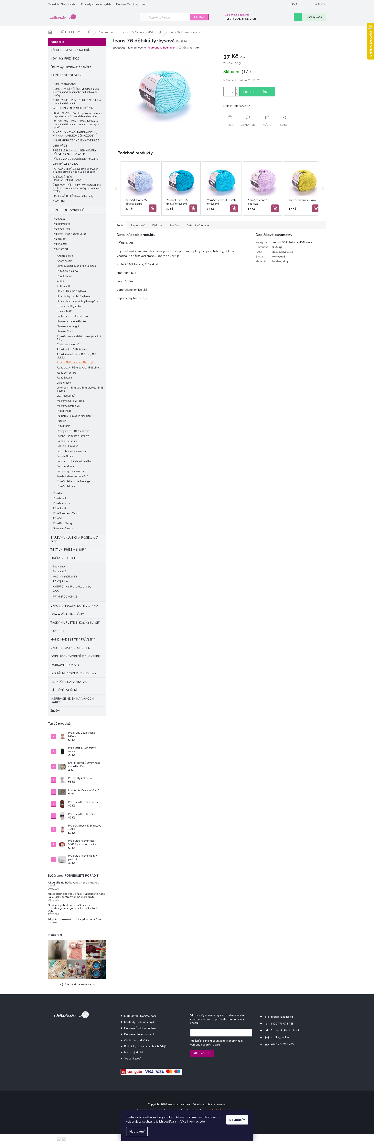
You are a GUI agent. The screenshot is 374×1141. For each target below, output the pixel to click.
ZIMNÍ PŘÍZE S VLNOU (66, 164)
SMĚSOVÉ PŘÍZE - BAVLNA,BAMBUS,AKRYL (68, 178)
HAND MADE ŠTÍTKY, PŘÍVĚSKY (72, 640)
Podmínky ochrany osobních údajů (145, 1046)
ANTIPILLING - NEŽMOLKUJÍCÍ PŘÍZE (74, 108)
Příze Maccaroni (62, 503)
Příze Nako (59, 493)
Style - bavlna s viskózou (71, 451)
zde (202, 1121)
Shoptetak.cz (228, 1110)
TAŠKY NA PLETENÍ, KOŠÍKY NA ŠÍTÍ (75, 623)
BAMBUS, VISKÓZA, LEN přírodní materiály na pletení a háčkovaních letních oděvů (78, 115)
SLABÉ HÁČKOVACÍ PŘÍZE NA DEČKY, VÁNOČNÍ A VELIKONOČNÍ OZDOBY (75, 134)
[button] (117, 188)
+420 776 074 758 (282, 1024)
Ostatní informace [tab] (198, 225)
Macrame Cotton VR (68, 406)
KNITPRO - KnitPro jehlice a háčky (72, 586)
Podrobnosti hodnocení (161, 47)
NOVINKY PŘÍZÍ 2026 (64, 58)
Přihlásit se (202, 1053)
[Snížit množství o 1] (237, 94)
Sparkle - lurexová (67, 446)
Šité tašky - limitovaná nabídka (70, 67)
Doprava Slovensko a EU (139, 1034)
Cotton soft (63, 286)
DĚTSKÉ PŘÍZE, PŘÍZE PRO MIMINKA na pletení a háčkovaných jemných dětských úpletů (76, 124)
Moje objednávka (134, 1052)
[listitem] (140, 188)
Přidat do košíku (255, 92)
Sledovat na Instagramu (80, 984)
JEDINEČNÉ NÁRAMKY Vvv (69, 682)
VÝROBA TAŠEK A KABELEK (70, 648)
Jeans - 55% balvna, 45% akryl (75, 362)
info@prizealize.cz (282, 1017)
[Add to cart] (152, 208)
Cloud (60, 281)
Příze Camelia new (67, 271)
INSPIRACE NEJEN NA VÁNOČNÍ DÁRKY (72, 700)
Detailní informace (234, 106)
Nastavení (136, 1131)
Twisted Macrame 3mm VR (72, 476)
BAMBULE (57, 631)
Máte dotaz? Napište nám (62, 4)
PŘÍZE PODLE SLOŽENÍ (66, 75)
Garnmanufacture (63, 528)
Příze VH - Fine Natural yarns (69, 234)
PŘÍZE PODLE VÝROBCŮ (67, 210)
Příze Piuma (63, 426)
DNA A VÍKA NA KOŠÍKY (67, 614)
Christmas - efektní (68, 344)
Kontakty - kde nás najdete (96, 4)
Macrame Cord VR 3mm (71, 401)
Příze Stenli (59, 508)
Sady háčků (59, 571)
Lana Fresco (64, 383)
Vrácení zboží (132, 1058)
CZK (295, 4)
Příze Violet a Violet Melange (73, 481)
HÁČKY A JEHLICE (63, 558)
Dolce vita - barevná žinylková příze (77, 301)
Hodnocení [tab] (137, 225)
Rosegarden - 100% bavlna (73, 431)
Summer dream (66, 466)
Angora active (65, 256)
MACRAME (59, 201)
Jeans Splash (64, 377)
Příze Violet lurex (67, 486)
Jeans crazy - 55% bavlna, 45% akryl (78, 367)
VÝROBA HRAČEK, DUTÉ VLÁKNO (74, 606)
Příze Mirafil (60, 498)
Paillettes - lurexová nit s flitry (74, 416)
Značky (55, 711)
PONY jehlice (60, 581)
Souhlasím (237, 1120)
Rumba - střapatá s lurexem (73, 436)
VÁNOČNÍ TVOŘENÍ (63, 690)
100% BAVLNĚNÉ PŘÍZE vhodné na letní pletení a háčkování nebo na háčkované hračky (76, 92)
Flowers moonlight (68, 326)
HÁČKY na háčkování (65, 576)
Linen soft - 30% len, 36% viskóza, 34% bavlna (80, 389)
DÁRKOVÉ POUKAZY (64, 665)
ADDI (56, 591)
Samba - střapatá (67, 441)
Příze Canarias (65, 276)
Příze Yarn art (60, 249)
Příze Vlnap (59, 518)
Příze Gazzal (60, 244)
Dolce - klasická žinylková (72, 291)
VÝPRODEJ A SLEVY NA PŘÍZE (71, 50)
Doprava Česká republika (130, 4)
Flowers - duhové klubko (71, 321)
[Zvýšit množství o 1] (237, 89)
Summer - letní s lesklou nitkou (74, 461)
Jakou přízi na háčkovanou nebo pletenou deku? (73, 884)
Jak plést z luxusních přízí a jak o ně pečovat (75, 919)
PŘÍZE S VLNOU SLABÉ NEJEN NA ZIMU (75, 159)
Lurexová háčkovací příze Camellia (77, 266)
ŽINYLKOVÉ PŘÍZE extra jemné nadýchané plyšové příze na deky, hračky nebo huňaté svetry (77, 188)
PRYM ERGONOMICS (65, 596)
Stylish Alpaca (65, 456)
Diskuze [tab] (157, 225)
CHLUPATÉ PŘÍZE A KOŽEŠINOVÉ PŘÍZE (76, 140)
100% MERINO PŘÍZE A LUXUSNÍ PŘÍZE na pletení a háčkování (77, 101)
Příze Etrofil (59, 239)
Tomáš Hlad (209, 1110)
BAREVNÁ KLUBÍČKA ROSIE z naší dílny (74, 539)
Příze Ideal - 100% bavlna (72, 349)
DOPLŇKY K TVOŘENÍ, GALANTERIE (75, 656)
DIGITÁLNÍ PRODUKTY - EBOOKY (73, 673)
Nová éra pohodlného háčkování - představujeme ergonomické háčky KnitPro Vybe (74, 908)
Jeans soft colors (66, 373)
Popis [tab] (120, 225)
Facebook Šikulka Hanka (286, 1030)
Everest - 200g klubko (69, 306)
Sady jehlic (59, 566)
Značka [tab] (174, 225)
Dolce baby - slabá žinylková (74, 296)
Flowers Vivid (65, 331)
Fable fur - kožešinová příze (73, 316)
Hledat (199, 17)
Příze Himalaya (61, 224)
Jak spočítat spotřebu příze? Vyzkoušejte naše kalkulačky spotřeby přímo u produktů (76, 895)
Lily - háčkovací (66, 396)
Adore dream (64, 261)
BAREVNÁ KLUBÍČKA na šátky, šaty (73, 196)
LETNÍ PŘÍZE (60, 146)
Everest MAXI (64, 311)
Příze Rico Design (63, 523)
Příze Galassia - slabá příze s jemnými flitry (79, 338)
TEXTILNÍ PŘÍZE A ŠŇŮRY (68, 550)
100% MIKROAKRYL (65, 84)
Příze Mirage (64, 411)
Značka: (189, 47)
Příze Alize (59, 219)
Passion (61, 421)
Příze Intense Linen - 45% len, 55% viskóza (77, 356)
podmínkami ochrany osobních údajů (216, 1043)
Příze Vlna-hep (61, 229)
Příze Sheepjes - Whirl (66, 513)
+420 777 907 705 (282, 1044)
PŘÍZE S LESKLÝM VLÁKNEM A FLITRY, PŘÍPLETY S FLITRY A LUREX (75, 152)
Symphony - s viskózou (70, 471)
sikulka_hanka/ (280, 1037)
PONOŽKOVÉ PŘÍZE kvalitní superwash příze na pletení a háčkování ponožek (75, 170)
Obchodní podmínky (136, 1040)
